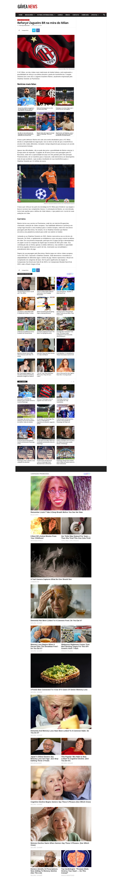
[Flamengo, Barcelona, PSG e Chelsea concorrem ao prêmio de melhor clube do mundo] (26, 411)
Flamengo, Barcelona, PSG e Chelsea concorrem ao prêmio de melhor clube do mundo (25, 420)
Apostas (94, 15)
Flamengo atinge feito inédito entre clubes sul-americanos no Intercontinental (65, 462)
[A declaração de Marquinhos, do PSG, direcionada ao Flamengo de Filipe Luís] (65, 411)
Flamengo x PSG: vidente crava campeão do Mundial (26, 461)
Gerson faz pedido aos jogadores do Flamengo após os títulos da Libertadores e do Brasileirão (26, 109)
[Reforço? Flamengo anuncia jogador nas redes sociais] (46, 391)
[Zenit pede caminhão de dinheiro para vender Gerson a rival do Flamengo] (26, 391)
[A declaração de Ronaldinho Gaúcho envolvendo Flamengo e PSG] (26, 432)
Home (20, 15)
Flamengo (59, 397)
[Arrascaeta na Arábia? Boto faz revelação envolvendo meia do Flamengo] (46, 432)
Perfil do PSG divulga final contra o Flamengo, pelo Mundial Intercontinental (44, 462)
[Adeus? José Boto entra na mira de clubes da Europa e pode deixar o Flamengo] (65, 432)
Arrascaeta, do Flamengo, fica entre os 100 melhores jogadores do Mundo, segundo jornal (46, 421)
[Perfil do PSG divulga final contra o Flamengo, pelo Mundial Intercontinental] (46, 452)
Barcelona (20, 417)
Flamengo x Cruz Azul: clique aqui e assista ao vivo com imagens (64, 108)
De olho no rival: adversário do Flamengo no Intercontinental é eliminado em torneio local (25, 134)
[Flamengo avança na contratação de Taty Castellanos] (65, 391)
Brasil (58, 458)
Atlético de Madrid (41, 397)
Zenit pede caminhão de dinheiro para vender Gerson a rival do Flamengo (26, 400)
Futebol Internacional (45, 15)
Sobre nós (85, 15)
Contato (76, 15)
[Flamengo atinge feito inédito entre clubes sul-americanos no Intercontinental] (65, 452)
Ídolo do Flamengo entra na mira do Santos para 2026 (45, 108)
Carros (60, 15)
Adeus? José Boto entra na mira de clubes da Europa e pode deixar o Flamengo (65, 442)
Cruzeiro (20, 397)
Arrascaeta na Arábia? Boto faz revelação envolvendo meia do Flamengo (46, 442)
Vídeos (67, 15)
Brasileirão (29, 15)
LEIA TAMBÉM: (22, 381)
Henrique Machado (24, 25)
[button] (104, 15)
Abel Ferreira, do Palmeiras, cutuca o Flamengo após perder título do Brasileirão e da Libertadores (64, 134)
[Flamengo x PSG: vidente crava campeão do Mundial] (26, 452)
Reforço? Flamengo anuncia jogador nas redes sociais (45, 399)
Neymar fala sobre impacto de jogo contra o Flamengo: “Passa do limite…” (45, 134)
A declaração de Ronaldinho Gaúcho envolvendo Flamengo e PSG (26, 442)
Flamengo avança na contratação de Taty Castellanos (62, 400)
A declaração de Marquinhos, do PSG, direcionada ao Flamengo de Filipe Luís (65, 420)
